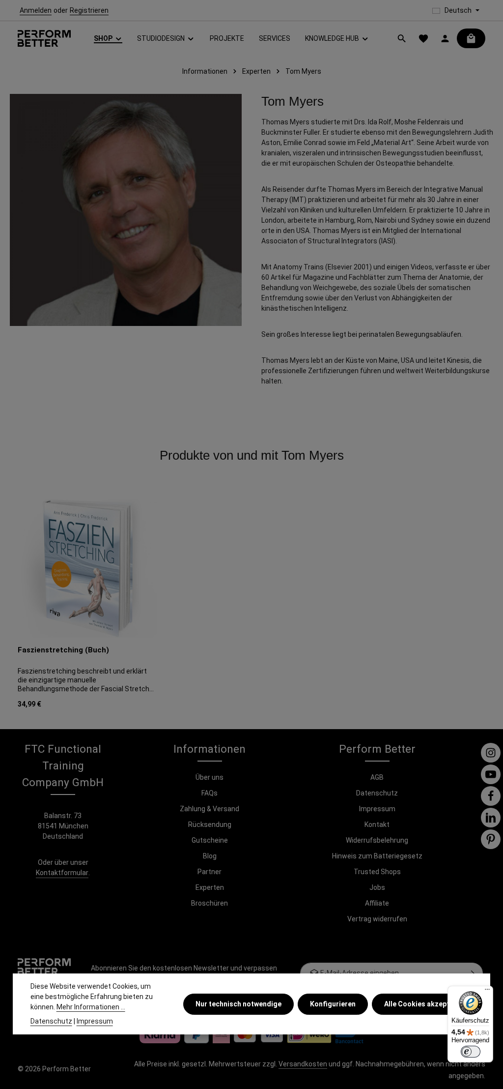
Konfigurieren (333, 1004)
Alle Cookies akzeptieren (425, 1004)
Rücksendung (209, 824)
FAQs (209, 793)
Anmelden (36, 10)
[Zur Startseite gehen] (44, 38)
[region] (251, 605)
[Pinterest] (491, 839)
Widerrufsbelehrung (377, 840)
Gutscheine (210, 840)
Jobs (377, 887)
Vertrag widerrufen (377, 919)
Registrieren (89, 10)
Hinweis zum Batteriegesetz (377, 856)
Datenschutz (377, 793)
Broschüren (209, 903)
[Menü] (487, 992)
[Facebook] (491, 796)
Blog (210, 856)
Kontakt (377, 824)
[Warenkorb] (471, 38)
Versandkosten (303, 1064)
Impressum (377, 809)
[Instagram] (491, 753)
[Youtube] (491, 774)
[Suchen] (402, 38)
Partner (209, 872)
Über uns (210, 777)
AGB (377, 777)
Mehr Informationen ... (90, 1007)
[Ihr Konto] (445, 38)
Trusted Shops (377, 872)
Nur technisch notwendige (238, 1004)
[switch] (470, 1052)
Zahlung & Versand (209, 809)
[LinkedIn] (491, 817)
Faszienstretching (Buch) (63, 650)
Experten (210, 887)
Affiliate (377, 903)
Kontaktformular (62, 873)
